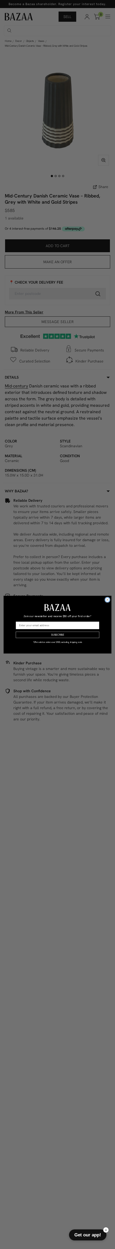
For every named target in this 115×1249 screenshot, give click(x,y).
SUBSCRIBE (57, 634)
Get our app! (87, 1234)
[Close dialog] (107, 599)
